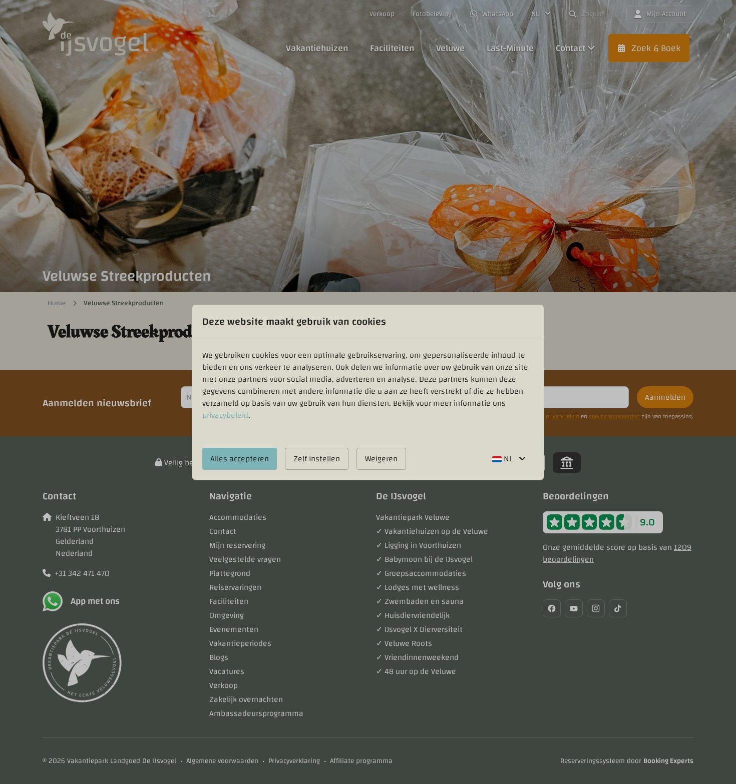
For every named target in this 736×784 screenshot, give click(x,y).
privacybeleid (225, 415)
